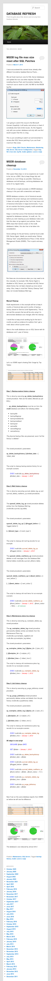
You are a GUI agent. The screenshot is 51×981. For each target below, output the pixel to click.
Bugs (14, 147)
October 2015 (11, 924)
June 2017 (10, 906)
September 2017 (12, 901)
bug (40, 150)
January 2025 (11, 871)
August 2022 (11, 876)
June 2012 (10, 974)
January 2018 (11, 891)
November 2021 (12, 881)
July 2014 (10, 944)
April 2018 (10, 886)
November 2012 (12, 971)
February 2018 (12, 889)
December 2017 (12, 894)
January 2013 (11, 969)
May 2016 (10, 919)
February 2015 (12, 939)
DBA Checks (21, 147)
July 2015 (10, 931)
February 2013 (12, 966)
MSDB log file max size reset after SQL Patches (21, 59)
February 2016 (12, 921)
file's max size (11, 152)
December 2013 (12, 949)
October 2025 (11, 869)
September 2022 (12, 874)
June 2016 (10, 916)
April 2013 (10, 961)
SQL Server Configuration (23, 150)
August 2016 (11, 911)
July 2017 (10, 904)
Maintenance (31, 147)
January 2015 (11, 941)
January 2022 (11, 879)
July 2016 (10, 914)
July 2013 (10, 956)
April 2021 (10, 884)
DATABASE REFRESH (21, 14)
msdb (24, 152)
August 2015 (11, 929)
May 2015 (10, 934)
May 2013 (10, 959)
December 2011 (12, 976)
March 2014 (11, 946)
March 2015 (11, 936)
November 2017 (12, 896)
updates (29, 152)
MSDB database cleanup (16, 163)
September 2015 (12, 926)
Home (9, 42)
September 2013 (12, 954)
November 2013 (12, 951)
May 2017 (10, 909)
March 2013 (11, 964)
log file (19, 152)
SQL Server (10, 150)
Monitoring (39, 147)
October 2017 (11, 899)
